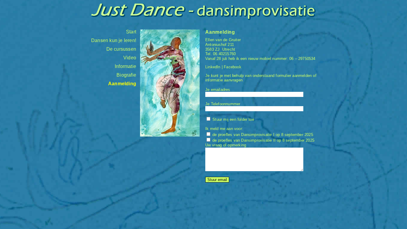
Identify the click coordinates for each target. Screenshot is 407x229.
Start (131, 31)
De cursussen (121, 49)
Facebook (232, 67)
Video (129, 57)
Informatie (125, 66)
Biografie (126, 75)
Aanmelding (122, 83)
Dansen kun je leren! (113, 40)
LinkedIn (212, 67)
